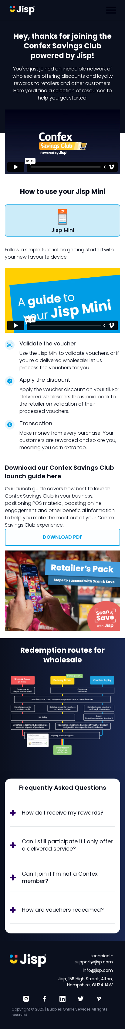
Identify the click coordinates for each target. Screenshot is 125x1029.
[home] (22, 10)
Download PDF (63, 537)
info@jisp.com (98, 970)
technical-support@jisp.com (94, 959)
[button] (111, 10)
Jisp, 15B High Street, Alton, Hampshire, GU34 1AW (85, 982)
